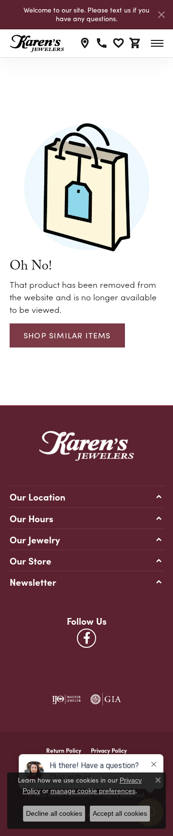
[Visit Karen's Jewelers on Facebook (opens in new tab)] (86, 638)
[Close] (161, 15)
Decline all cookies (54, 813)
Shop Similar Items (67, 335)
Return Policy (63, 750)
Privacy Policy (109, 750)
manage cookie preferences (93, 791)
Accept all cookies (120, 813)
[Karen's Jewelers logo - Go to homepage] (37, 43)
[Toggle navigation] (157, 43)
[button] (118, 43)
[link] (85, 43)
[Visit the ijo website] (66, 699)
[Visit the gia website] (105, 699)
